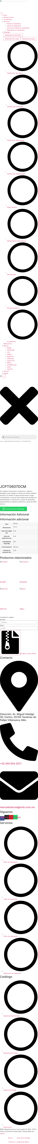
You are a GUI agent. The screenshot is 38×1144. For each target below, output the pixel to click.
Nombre (2, 619)
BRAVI (9, 363)
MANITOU (10, 356)
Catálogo (7, 32)
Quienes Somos (9, 17)
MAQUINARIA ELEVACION (12, 441)
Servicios (7, 21)
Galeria (6, 373)
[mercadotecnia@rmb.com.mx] (19, 804)
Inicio (5, 15)
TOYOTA (10, 369)
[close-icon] (19, 433)
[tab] (13, 35)
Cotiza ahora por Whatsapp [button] (15, 509)
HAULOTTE (11, 361)
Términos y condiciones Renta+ (19, 1142)
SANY (9, 367)
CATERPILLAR (11, 365)
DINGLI (9, 354)
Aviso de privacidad (23, 1138)
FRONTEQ (10, 358)
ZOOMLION (10, 350)
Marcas (6, 346)
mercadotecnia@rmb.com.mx (17, 807)
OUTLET (6, 371)
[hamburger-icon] (1, 13)
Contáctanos (8, 19)
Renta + (10, 1138)
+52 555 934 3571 (10, 763)
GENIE (9, 348)
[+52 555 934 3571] (19, 760)
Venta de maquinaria (14, 26)
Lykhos (2, 1133)
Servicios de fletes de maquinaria (18, 28)
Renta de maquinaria (14, 24)
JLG (8, 352)
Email (2, 625)
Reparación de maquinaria (15, 30)
